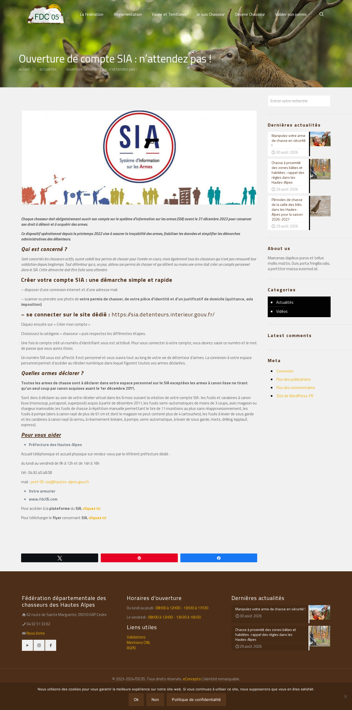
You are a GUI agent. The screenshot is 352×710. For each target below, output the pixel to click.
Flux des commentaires (295, 388)
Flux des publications (293, 379)
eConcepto (192, 679)
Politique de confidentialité (196, 699)
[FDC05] (45, 14)
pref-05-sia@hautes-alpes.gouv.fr (60, 482)
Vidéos (282, 311)
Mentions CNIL (138, 642)
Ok (136, 699)
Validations (136, 637)
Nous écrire (36, 633)
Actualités (47, 69)
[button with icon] (27, 645)
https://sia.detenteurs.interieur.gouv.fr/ (163, 314)
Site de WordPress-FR (294, 396)
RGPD (131, 648)
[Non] (345, 696)
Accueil (24, 69)
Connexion (285, 371)
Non (155, 699)
